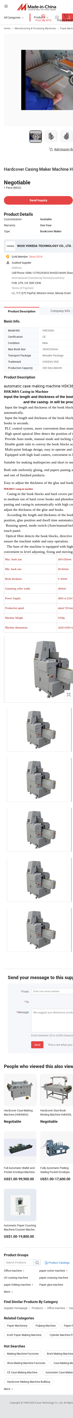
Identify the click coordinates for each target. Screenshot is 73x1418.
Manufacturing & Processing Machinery (35, 28)
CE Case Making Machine (22, 1372)
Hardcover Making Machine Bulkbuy (28, 1382)
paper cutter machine (52, 1270)
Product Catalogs (59, 1262)
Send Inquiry (38, 200)
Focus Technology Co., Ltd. (49, 1402)
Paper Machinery (17, 1325)
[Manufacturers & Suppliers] (36, 7)
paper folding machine (17, 1284)
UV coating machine (16, 1277)
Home (7, 28)
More (7, 1389)
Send (37, 1045)
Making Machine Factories (23, 1353)
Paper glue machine (51, 1284)
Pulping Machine (46, 1325)
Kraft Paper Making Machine (24, 1335)
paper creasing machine (53, 1277)
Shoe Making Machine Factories (26, 1363)
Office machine (13, 1270)
